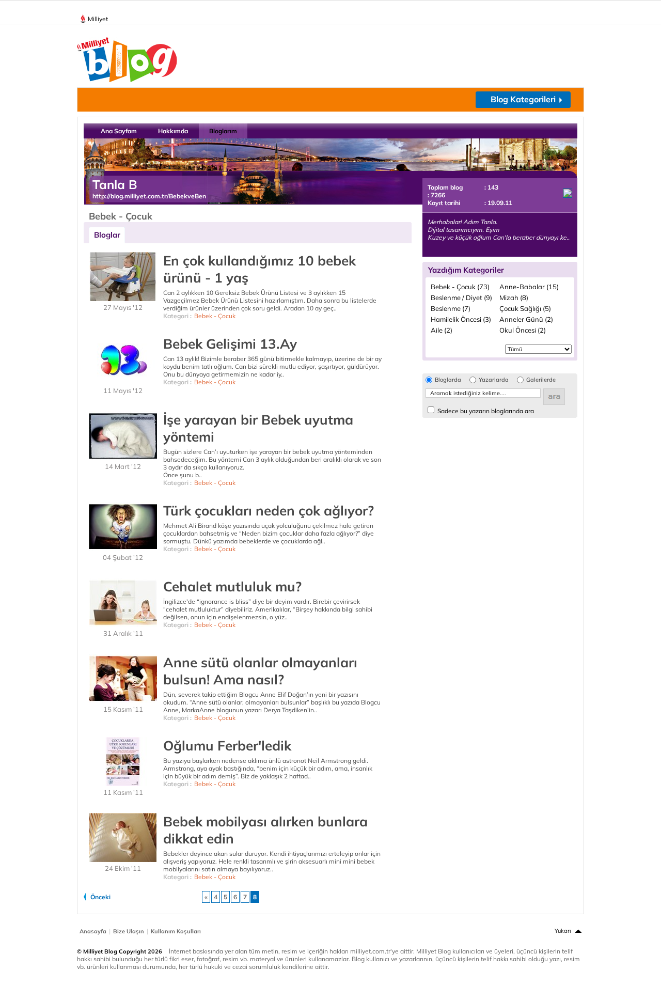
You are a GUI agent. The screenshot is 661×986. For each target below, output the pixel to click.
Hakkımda (173, 131)
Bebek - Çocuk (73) (460, 287)
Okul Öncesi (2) (522, 330)
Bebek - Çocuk (214, 316)
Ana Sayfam (119, 131)
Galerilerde (541, 380)
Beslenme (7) (450, 308)
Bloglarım (223, 131)
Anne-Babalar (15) (529, 287)
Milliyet (98, 19)
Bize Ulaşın (128, 931)
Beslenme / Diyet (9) (461, 297)
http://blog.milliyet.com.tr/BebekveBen (149, 196)
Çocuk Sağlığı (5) (525, 308)
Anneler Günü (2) (526, 319)
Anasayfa (93, 931)
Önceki (100, 897)
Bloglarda (448, 380)
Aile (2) (441, 330)
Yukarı (563, 930)
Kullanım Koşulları (176, 931)
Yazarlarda (494, 380)
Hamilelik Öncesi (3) (461, 319)
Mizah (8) (513, 297)
